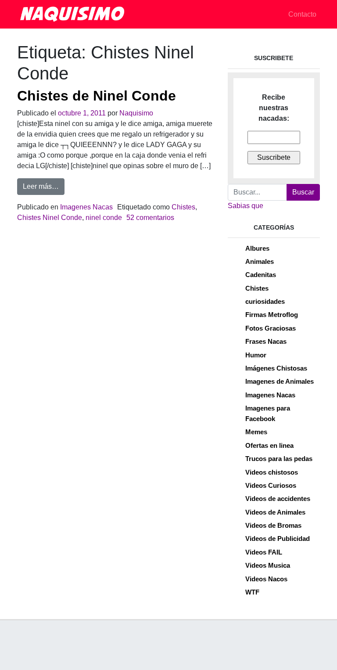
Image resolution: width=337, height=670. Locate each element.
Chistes (183, 207)
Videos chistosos (271, 472)
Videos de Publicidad (277, 538)
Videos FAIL (263, 552)
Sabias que (245, 205)
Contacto (302, 14)
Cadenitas (260, 274)
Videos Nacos (266, 579)
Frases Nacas (266, 341)
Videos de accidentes (277, 498)
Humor (255, 355)
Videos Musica (267, 565)
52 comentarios (150, 217)
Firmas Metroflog (271, 314)
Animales (259, 261)
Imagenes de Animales (279, 381)
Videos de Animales (275, 512)
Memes (256, 432)
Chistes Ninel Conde (49, 217)
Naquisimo (136, 113)
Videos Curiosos (270, 485)
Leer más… (44, 186)
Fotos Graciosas (270, 328)
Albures (257, 248)
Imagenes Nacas (86, 207)
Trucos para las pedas (278, 458)
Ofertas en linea (269, 445)
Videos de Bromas (273, 525)
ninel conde (104, 217)
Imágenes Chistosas (276, 368)
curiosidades (265, 301)
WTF (252, 592)
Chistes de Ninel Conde (96, 96)
